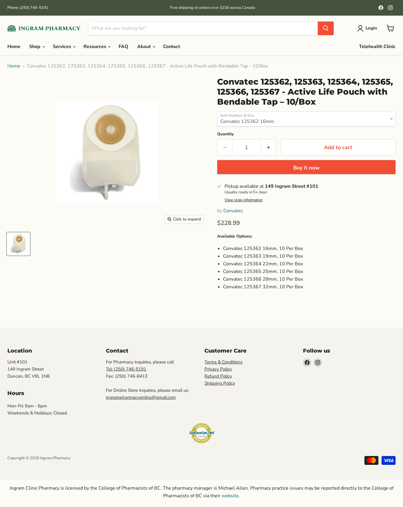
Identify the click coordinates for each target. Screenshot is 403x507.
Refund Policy (218, 376)
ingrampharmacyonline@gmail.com (141, 397)
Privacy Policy (218, 369)
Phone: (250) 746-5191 (27, 8)
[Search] (326, 28)
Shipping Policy (219, 383)
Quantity (225, 134)
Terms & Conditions (223, 362)
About (144, 46)
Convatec (233, 211)
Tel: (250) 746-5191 (126, 369)
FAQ (123, 46)
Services (62, 46)
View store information (244, 200)
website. (230, 496)
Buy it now (306, 167)
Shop (35, 46)
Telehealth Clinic (377, 46)
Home (13, 46)
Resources (95, 46)
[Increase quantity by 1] (268, 147)
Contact (171, 46)
